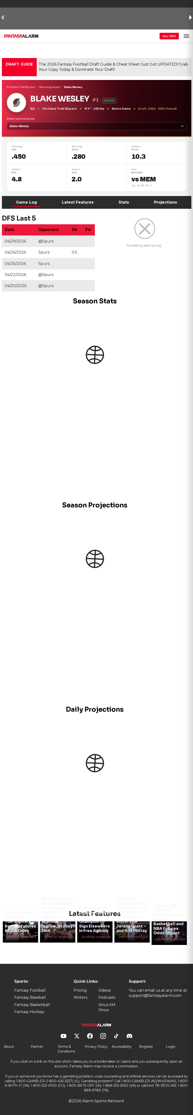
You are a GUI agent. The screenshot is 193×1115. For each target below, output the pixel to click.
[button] (186, 36)
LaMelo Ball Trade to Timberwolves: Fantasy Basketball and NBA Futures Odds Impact (168, 919)
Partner (37, 1046)
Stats (124, 202)
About (9, 1046)
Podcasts (106, 997)
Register (146, 1046)
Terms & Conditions (66, 1048)
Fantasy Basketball (32, 1004)
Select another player (21, 118)
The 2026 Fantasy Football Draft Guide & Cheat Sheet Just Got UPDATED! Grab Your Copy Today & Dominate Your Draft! (113, 67)
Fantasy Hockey (29, 1012)
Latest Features (78, 202)
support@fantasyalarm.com (155, 995)
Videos (104, 990)
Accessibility (122, 1046)
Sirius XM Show (106, 1007)
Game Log (26, 202)
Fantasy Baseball (30, 997)
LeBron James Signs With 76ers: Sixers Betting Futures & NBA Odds (20, 921)
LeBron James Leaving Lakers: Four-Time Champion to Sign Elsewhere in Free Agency (94, 919)
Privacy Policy (96, 1046)
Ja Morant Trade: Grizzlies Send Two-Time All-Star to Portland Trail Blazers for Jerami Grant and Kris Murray (132, 915)
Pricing (80, 990)
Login (170, 1046)
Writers (80, 997)
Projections (165, 202)
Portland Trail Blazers (21, 87)
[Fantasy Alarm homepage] (21, 36)
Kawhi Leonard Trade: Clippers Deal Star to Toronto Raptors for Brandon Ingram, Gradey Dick (57, 915)
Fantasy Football (30, 990)
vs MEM (143, 179)
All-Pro (169, 36)
